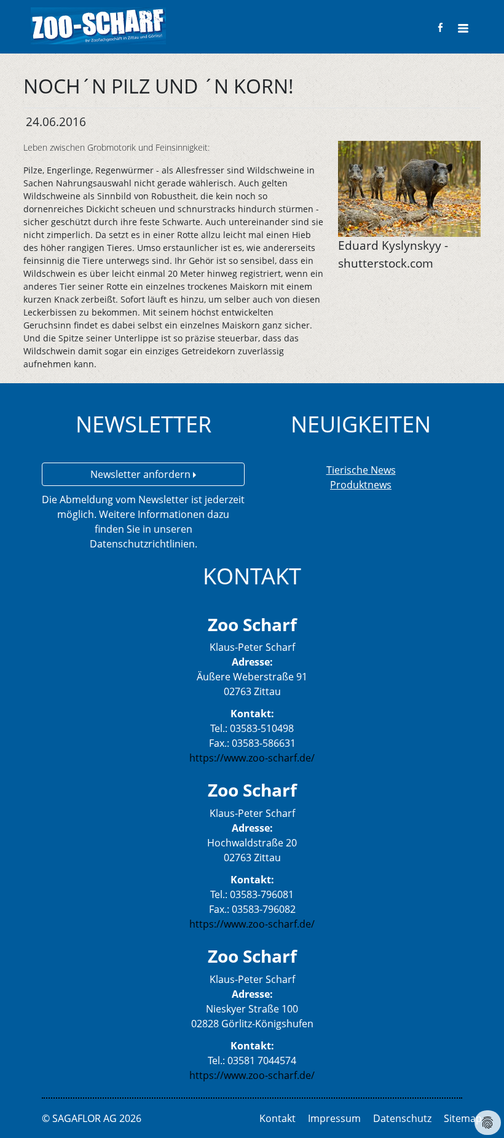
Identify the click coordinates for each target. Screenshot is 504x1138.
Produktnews (361, 484)
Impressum (334, 1118)
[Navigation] (463, 28)
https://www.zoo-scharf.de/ (252, 758)
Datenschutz (402, 1118)
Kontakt (277, 1118)
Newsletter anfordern (141, 474)
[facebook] (440, 27)
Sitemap (463, 1118)
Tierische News (361, 470)
